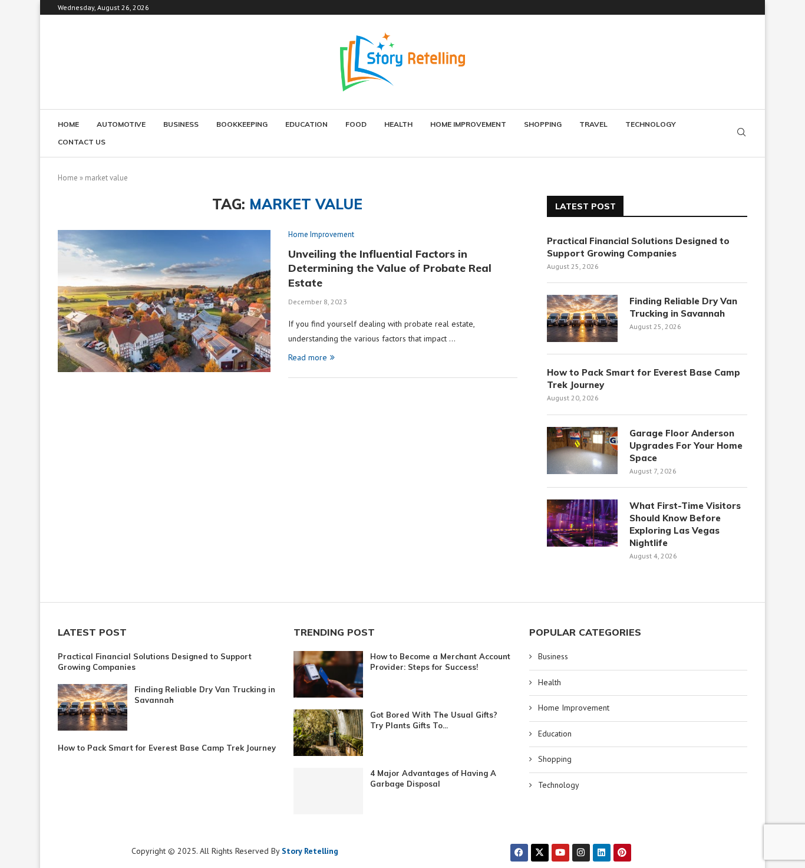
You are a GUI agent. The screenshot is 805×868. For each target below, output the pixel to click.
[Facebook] (519, 853)
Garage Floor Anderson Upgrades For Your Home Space (686, 445)
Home (68, 124)
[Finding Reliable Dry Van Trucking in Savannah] (582, 318)
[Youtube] (560, 853)
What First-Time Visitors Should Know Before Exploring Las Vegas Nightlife (685, 524)
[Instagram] (581, 853)
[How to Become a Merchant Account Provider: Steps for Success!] (328, 674)
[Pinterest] (622, 853)
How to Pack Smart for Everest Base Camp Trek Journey (643, 378)
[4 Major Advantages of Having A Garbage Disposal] (328, 791)
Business (181, 124)
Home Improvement (468, 124)
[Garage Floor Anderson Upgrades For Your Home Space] (582, 450)
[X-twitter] (540, 853)
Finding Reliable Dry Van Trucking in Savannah (683, 307)
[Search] (741, 133)
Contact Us (81, 141)
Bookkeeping (242, 124)
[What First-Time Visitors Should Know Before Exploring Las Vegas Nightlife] (582, 523)
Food (356, 124)
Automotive (121, 124)
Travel (593, 124)
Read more (307, 357)
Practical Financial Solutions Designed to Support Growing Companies (638, 247)
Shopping (543, 124)
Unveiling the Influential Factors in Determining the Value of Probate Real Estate (389, 268)
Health (398, 124)
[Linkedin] (602, 853)
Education (306, 124)
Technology (650, 124)
